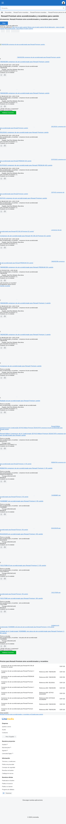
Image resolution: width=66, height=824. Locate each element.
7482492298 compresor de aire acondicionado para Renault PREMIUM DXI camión (26, 267)
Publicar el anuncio (8, 112)
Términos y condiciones (8, 761)
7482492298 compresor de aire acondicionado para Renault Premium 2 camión (25, 303)
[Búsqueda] (63, 8)
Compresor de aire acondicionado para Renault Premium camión (20, 366)
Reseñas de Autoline (8, 770)
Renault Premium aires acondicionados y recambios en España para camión (21, 714)
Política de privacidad (8, 764)
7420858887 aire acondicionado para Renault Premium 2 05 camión (21, 501)
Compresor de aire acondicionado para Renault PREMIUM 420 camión (17, 698)
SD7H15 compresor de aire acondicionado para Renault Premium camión (23, 198)
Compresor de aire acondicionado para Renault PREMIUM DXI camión (17, 677)
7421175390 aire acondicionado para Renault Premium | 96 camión (21, 598)
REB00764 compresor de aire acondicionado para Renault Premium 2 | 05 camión (26, 468)
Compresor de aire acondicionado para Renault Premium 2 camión (17, 671)
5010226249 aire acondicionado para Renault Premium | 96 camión (21, 534)
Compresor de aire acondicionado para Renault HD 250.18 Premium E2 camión (25, 236)
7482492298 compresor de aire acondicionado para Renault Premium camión (24, 62)
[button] (63, 3)
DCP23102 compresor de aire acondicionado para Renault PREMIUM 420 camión (26, 165)
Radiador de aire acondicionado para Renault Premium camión (20, 401)
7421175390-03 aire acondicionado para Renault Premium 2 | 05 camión (23, 565)
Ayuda (4, 729)
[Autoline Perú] (11, 3)
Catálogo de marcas (7, 773)
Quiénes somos (6, 726)
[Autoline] (2, 12)
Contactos (5, 732)
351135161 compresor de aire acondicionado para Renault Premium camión (24, 132)
